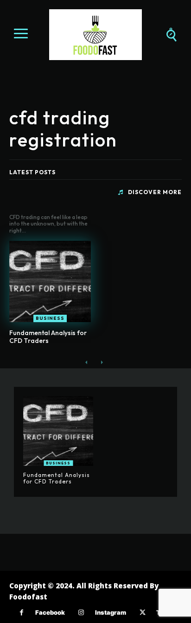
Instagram (110, 612)
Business (50, 318)
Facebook (50, 612)
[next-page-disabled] (101, 362)
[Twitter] (142, 613)
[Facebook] (21, 613)
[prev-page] (86, 362)
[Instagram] (81, 613)
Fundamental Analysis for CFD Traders (48, 337)
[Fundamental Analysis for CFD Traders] (50, 281)
